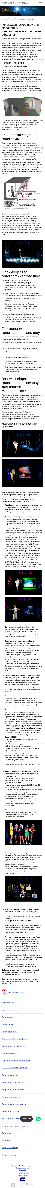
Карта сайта (22, 1170)
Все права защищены (22, 1168)
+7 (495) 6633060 (22, 1173)
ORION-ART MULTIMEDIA (15, 3)
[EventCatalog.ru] (16, 1185)
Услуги (12, 19)
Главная (5, 19)
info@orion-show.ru (22, 1175)
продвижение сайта (28, 1186)
